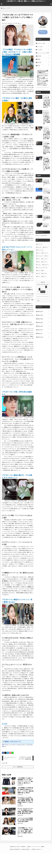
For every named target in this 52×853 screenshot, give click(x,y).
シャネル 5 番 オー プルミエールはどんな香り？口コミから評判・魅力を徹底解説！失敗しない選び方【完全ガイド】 (46, 102)
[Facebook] (3, 753)
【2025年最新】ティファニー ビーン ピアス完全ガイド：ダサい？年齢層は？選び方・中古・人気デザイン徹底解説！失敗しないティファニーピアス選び (46, 205)
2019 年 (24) (40, 337)
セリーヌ (44, 276)
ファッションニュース (43, 52)
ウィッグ (39, 46)
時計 (39, 56)
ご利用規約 (29, 846)
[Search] (51, 4)
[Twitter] (5, 753)
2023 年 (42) (40, 322)
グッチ (38, 258)
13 (42, 291)
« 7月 (38, 300)
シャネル (39, 264)
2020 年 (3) (39, 333)
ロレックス (39, 247)
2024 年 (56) (40, 318)
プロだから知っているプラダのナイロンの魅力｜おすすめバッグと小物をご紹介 (17, 744)
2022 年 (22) (40, 326)
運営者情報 (23, 846)
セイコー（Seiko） (40, 270)
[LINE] (13, 753)
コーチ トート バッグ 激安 (42, 80)
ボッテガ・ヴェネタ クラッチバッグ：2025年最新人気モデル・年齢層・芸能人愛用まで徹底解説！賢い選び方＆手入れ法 (25, 811)
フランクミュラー (40, 250)
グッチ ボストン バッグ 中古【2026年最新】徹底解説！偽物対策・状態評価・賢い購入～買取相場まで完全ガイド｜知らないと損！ (25, 801)
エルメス (46, 247)
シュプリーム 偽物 (41, 77)
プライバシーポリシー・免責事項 (38, 846)
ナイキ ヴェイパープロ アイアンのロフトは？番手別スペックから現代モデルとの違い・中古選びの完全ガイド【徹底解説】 (46, 118)
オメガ (38, 276)
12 (41, 291)
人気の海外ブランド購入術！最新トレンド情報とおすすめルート (26, 1)
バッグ (20, 23)
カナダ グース (46, 264)
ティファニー (45, 258)
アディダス (45, 273)
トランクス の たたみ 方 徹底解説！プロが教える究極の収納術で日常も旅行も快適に (25, 820)
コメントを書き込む (18, 766)
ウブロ (38, 261)
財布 (39, 62)
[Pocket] (10, 753)
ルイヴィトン (39, 244)
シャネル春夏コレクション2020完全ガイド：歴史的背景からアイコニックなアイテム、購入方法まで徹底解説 (46, 148)
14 (44, 291)
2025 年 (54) (40, 315)
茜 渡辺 (10, 23)
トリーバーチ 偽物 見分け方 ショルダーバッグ (46, 183)
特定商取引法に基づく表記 (15, 846)
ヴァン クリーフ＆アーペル (42, 267)
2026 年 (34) (40, 311)
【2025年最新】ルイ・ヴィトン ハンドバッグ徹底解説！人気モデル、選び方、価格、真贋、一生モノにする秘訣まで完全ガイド (25, 831)
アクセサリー (41, 43)
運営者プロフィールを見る (42, 32)
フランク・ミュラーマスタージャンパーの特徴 (46, 191)
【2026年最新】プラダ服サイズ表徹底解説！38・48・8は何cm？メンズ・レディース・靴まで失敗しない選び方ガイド (25, 781)
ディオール (45, 261)
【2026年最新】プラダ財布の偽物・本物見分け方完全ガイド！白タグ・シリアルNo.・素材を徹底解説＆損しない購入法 (25, 790)
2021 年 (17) (40, 329)
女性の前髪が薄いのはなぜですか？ (46, 219)
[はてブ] (8, 753)
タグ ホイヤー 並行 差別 (46, 226)
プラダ (4, 746)
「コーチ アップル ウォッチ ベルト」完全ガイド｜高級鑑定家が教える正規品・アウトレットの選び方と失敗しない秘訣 (46, 133)
